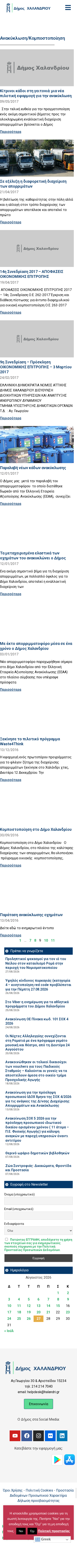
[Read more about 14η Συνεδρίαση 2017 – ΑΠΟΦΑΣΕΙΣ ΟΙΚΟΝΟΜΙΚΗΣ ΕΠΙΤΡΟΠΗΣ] (37, 248)
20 (38, 1312)
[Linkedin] (62, 1435)
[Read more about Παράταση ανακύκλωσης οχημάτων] (37, 891)
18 (19, 1312)
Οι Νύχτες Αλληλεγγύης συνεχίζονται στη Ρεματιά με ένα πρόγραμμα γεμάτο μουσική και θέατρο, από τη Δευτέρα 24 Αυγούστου (37, 1042)
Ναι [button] (21, 1531)
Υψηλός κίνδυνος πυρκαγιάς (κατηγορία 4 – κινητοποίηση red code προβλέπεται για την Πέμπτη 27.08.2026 (38, 984)
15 (58, 1306)
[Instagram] (38, 1435)
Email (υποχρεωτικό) (18, 1209)
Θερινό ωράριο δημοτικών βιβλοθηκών (37, 1153)
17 (9, 1312)
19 (29, 1312)
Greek (45, 1539)
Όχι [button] (32, 1531)
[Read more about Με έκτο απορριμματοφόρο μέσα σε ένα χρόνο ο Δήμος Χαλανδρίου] (37, 620)
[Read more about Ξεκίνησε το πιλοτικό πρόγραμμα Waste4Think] (37, 716)
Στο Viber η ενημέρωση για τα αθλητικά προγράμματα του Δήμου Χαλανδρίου (37, 1004)
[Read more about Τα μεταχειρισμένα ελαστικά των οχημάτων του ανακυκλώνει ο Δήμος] (37, 530)
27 (38, 1319)
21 (48, 1312)
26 (29, 1319)
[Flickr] (50, 1435)
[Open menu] (68, 7)
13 (38, 1306)
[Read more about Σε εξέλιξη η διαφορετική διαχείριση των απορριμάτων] (37, 158)
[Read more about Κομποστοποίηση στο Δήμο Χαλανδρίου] (37, 806)
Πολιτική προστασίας (54, 1531)
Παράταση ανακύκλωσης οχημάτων (31, 914)
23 (68, 1312)
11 (53, 940)
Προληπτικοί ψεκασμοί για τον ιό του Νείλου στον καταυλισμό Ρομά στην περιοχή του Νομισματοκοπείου (35, 963)
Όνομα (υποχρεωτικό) (19, 1194)
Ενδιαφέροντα (14, 1223)
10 (46, 940)
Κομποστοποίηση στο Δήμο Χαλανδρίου (36, 829)
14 (48, 1306)
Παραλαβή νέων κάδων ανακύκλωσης (33, 467)
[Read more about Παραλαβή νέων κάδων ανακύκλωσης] (37, 444)
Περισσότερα (10, 132)
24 (9, 1319)
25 (19, 1319)
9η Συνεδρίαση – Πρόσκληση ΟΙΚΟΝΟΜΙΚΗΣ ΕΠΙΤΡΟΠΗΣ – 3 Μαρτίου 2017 (36, 367)
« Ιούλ (9, 1331)
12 (29, 1306)
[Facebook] (26, 1435)
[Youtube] (15, 1435)
